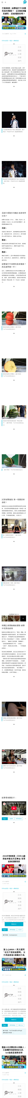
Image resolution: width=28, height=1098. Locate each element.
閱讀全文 (14, 924)
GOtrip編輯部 (5, 881)
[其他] (25, 34)
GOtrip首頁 (5, 40)
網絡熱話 (16, 40)
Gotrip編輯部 (5, 33)
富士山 (21, 1025)
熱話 (11, 40)
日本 (20, 929)
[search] (5, 2)
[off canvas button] (2, 2)
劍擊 (11, 818)
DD (3, 975)
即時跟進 (19, 818)
